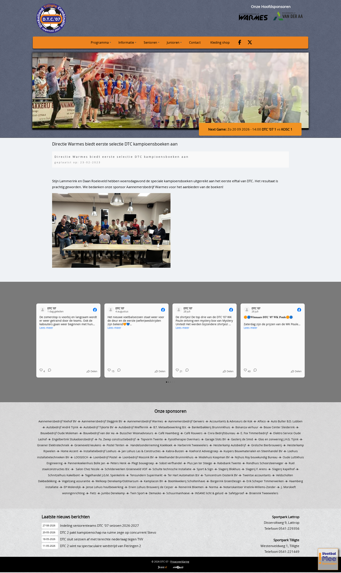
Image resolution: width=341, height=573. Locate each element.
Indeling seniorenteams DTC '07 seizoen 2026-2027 (99, 525)
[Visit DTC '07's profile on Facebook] (42, 310)
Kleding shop (220, 42)
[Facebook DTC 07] (239, 42)
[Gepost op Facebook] (95, 309)
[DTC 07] (51, 32)
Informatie (126, 42)
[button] (36, 340)
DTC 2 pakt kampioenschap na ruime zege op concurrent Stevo (108, 532)
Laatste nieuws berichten (66, 516)
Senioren (150, 42)
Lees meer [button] (46, 328)
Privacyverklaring (179, 561)
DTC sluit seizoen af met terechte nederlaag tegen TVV (101, 539)
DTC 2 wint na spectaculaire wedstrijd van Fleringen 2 (100, 546)
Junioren (173, 42)
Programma (100, 42)
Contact (195, 42)
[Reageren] (48, 371)
